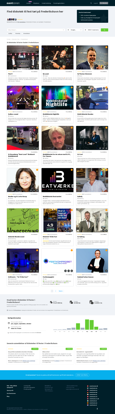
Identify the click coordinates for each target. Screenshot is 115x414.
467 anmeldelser (22, 22)
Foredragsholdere (58, 3)
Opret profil (10, 390)
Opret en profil (82, 375)
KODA (42, 409)
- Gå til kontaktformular (72, 385)
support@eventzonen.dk (72, 389)
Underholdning (46, 3)
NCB (47, 409)
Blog (8, 396)
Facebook (97, 409)
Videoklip (17, 33)
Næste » (61, 291)
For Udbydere (103, 3)
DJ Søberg (56, 360)
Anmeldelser (26, 33)
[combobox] (93, 29)
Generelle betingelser (29, 387)
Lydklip (10, 33)
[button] (36, 29)
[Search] (91, 3)
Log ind (96, 3)
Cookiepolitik (27, 385)
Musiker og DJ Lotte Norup (29, 360)
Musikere (36, 3)
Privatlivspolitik (27, 389)
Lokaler (28, 3)
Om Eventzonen (11, 393)
